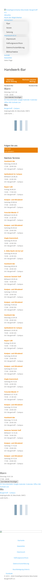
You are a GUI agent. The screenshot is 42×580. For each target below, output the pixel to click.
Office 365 (7, 102)
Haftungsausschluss (14, 43)
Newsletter (8, 58)
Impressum (11, 39)
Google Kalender (24, 100)
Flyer (8, 23)
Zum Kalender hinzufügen (13, 97)
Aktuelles (7, 15)
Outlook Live (16, 102)
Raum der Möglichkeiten (13, 17)
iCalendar (33, 100)
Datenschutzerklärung (15, 47)
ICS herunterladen (10, 100)
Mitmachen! (8, 20)
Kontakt (7, 55)
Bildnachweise (12, 52)
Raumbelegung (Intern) (21, 569)
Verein (9, 28)
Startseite (21, 540)
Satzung (9, 32)
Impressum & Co (10, 35)
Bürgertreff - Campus (12, 108)
